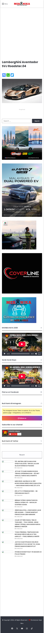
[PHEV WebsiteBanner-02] (22, 216)
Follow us (22, 418)
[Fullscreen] (39, 354)
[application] (22, 344)
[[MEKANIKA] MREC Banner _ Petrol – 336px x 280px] (22, 159)
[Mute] (36, 354)
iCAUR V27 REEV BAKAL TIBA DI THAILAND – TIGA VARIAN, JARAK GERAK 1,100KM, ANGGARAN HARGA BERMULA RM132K (27, 523)
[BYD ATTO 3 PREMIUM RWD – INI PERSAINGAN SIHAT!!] (7, 494)
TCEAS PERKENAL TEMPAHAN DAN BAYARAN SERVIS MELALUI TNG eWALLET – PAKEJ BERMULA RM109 (27, 534)
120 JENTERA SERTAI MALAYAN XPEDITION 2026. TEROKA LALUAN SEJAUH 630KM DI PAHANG (27, 463)
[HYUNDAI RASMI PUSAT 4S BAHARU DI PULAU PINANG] (7, 555)
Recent (22, 455)
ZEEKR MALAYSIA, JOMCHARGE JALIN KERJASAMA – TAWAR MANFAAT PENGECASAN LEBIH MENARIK (28, 512)
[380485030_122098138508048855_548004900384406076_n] (22, 293)
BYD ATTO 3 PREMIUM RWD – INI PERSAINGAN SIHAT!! (26, 492)
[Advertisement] (22, 36)
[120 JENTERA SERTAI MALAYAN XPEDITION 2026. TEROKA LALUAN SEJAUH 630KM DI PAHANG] (7, 464)
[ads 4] (19, 322)
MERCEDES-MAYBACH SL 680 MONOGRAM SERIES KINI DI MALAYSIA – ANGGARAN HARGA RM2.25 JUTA (28, 483)
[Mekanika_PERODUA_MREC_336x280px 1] (19, 249)
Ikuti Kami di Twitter (10, 441)
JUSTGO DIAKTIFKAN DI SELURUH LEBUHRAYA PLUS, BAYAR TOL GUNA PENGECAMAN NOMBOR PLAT (27, 544)
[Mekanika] (22, 3)
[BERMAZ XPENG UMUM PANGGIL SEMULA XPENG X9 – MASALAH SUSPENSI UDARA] (7, 503)
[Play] (5, 354)
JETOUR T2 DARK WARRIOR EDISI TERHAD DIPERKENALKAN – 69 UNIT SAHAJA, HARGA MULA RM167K (27, 473)
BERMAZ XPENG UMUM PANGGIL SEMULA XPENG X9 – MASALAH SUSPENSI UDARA (26, 502)
